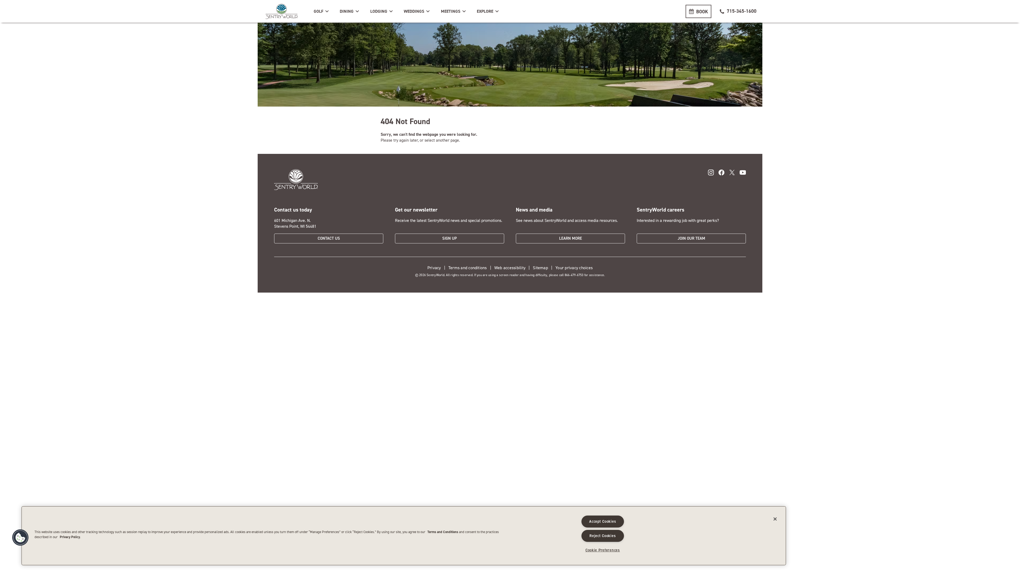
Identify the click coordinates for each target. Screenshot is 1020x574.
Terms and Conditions (442, 532)
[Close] (775, 519)
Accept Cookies (602, 521)
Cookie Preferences (602, 550)
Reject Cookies (602, 535)
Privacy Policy (70, 537)
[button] (322, 11)
